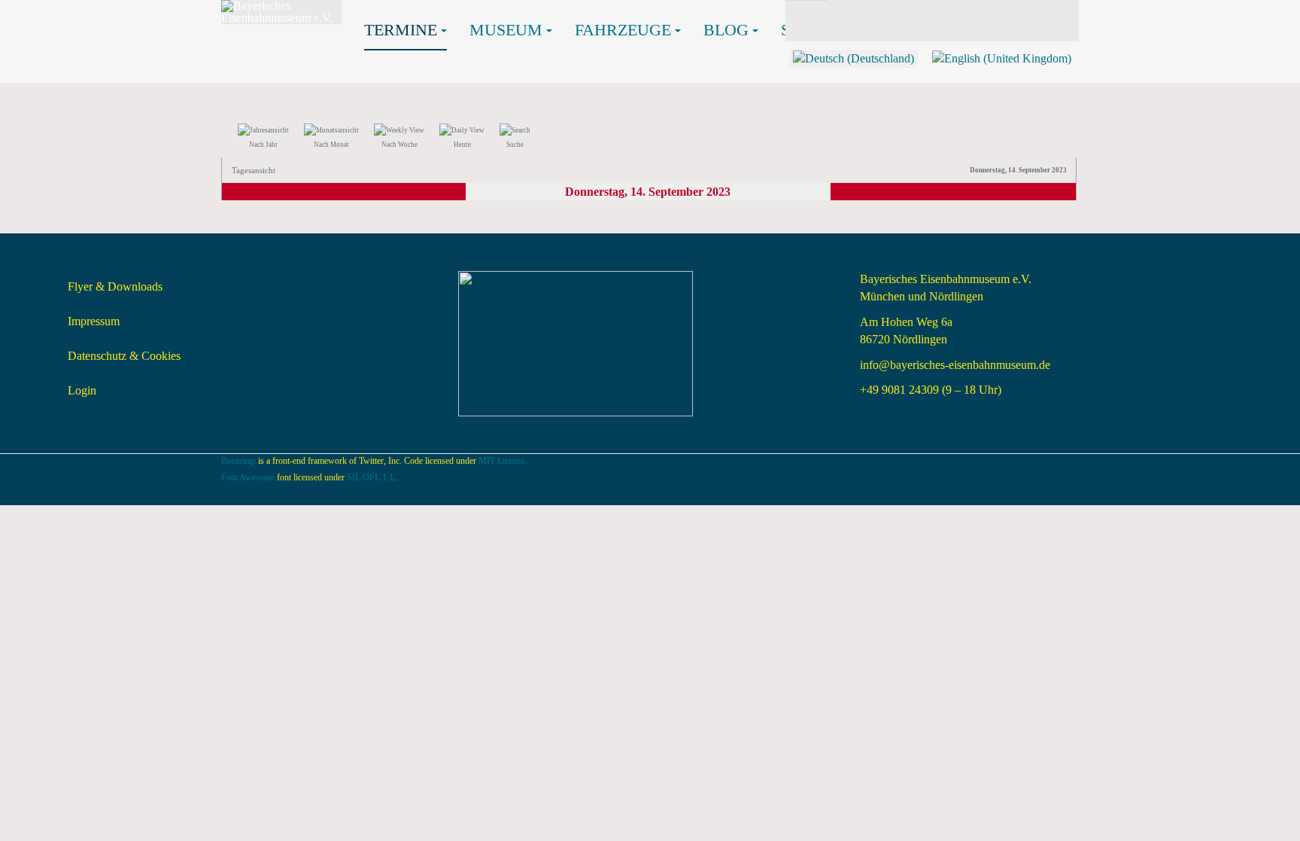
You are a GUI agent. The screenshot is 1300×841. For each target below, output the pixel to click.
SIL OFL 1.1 (370, 477)
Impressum (94, 321)
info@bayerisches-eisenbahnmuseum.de (955, 364)
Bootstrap (238, 461)
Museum (505, 29)
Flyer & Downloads (115, 286)
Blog (726, 29)
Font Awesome (248, 477)
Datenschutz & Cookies (124, 355)
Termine (400, 29)
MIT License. (502, 461)
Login (82, 390)
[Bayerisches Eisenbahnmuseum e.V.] (281, 12)
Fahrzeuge (623, 29)
